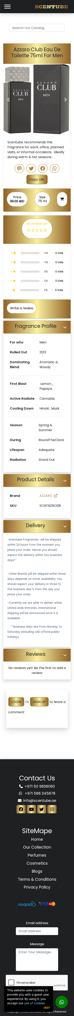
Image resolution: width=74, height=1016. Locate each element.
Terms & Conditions (37, 879)
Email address (37, 923)
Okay (47, 1007)
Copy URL (37, 179)
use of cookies (34, 1003)
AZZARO (45, 495)
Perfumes (37, 855)
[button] (8, 100)
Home (37, 839)
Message (37, 944)
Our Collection (37, 847)
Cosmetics (37, 863)
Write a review (21, 308)
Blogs (37, 871)
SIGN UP (39, 702)
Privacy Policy (37, 887)
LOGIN (16, 702)
